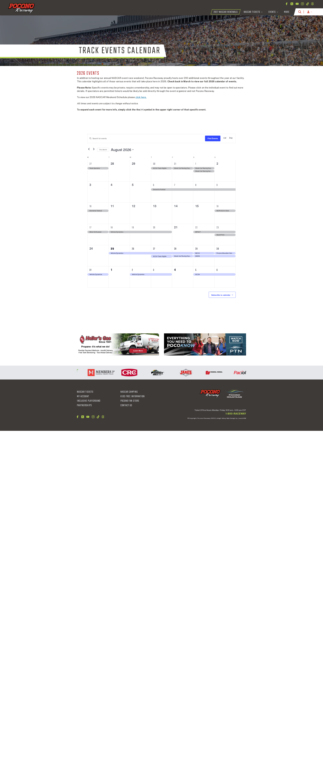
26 (133, 249)
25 (112, 249)
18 (112, 227)
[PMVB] (205, 344)
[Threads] (312, 3)
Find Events (213, 138)
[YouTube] (297, 3)
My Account (83, 396)
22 (196, 227)
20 (154, 227)
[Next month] (93, 149)
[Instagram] (302, 3)
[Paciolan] (228, 372)
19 (133, 227)
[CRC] (115, 372)
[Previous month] (88, 149)
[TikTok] (307, 3)
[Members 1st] (86, 372)
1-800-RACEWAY (236, 413)
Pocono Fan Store (129, 401)
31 (175, 164)
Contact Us (126, 405)
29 (196, 249)
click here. (141, 97)
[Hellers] (118, 344)
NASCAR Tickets (85, 392)
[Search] (299, 11)
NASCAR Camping (129, 392)
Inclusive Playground (88, 401)
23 (218, 227)
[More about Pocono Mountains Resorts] (234, 394)
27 (90, 164)
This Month (103, 149)
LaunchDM (242, 418)
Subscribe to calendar (220, 295)
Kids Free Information (132, 396)
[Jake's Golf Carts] (171, 372)
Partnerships (84, 405)
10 (90, 206)
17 (90, 227)
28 (175, 249)
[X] (291, 3)
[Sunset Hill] (143, 372)
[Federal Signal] (199, 372)
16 (218, 206)
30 (154, 164)
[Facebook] (286, 3)
